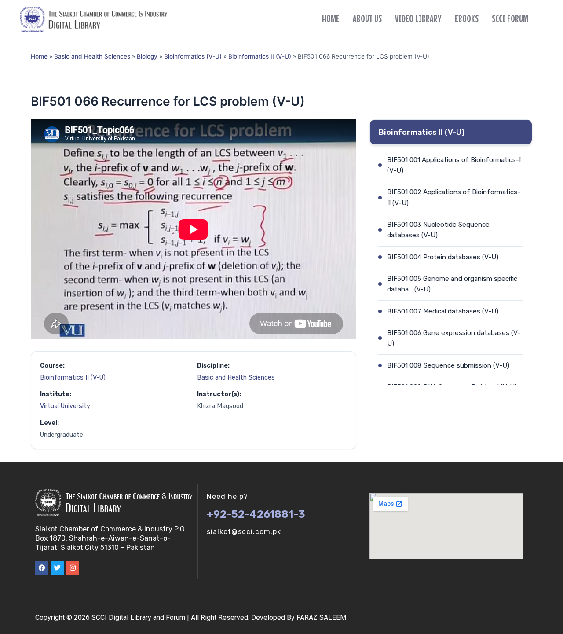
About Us (367, 18)
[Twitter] (57, 568)
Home (331, 18)
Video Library (418, 18)
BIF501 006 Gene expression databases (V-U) (453, 338)
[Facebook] (41, 568)
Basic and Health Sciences (92, 56)
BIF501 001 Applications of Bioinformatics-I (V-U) (454, 165)
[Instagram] (72, 568)
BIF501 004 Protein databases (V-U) (442, 257)
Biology (147, 56)
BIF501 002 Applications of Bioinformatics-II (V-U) (453, 197)
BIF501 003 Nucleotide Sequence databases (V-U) (438, 230)
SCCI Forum (510, 18)
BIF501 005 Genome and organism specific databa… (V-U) (452, 284)
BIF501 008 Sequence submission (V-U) (448, 365)
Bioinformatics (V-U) (193, 56)
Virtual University (65, 406)
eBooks (467, 18)
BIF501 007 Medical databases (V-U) (442, 311)
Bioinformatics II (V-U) (259, 56)
